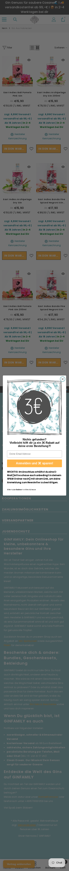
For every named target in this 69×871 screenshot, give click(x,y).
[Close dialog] (62, 379)
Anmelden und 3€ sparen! (34, 463)
